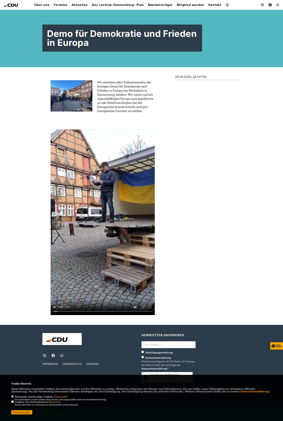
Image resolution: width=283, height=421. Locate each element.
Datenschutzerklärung (254, 391)
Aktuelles (80, 4)
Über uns (41, 4)
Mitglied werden (190, 4)
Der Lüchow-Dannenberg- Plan (118, 4)
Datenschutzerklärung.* (155, 368)
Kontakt (215, 4)
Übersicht (60, 396)
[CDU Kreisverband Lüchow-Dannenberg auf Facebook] (53, 356)
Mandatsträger (160, 4)
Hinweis (55, 401)
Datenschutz (72, 363)
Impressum (50, 363)
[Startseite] (62, 339)
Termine (60, 4)
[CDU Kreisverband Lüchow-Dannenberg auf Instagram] (44, 356)
